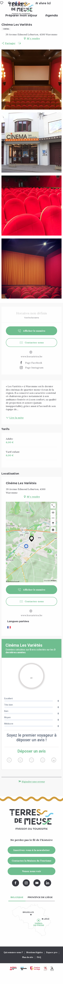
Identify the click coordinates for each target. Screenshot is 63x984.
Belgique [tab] (17, 897)
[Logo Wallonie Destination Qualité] (45, 968)
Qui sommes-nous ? (13, 952)
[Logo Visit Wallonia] (23, 968)
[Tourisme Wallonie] (13, 968)
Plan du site (27, 957)
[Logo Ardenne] (51, 968)
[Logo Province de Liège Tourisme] (35, 968)
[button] (43, 3)
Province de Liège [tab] (40, 897)
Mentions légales (34, 952)
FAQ (39, 957)
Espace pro (51, 952)
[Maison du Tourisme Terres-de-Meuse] (20, 8)
